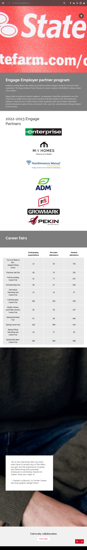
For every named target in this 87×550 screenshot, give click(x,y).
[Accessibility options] (81, 15)
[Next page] (81, 541)
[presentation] (43, 36)
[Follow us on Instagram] (80, 3)
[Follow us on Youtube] (84, 3)
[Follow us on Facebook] (70, 3)
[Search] (64, 3)
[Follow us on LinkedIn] (73, 3)
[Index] (3, 3)
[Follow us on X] (77, 3)
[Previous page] (77, 541)
